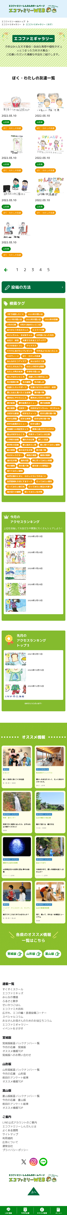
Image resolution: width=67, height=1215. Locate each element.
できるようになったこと (47, 350)
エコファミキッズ (12, 993)
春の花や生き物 (25, 450)
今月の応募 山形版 (14, 1073)
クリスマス (31, 345)
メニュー (58, 1213)
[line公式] (43, 1164)
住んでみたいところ (16, 376)
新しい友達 (43, 439)
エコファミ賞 (38, 330)
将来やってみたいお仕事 (39, 434)
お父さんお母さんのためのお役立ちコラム (27, 1020)
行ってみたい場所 (44, 481)
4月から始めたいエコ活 (30, 324)
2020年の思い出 (35, 314)
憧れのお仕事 (28, 439)
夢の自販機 (45, 403)
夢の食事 (11, 408)
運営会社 (7, 1146)
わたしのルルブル (15, 366)
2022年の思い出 (33, 319)
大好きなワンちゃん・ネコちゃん (45, 408)
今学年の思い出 (33, 371)
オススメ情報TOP (12, 1051)
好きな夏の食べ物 (48, 413)
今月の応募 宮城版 (14, 1047)
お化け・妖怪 (13, 340)
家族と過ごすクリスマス (43, 429)
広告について (10, 1142)
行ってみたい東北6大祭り (39, 486)
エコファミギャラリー (11, 24)
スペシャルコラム (12, 1017)
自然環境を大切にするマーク (19, 481)
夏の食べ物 (39, 392)
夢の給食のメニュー (27, 403)
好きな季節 (12, 418)
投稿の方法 (21, 287)
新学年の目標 (13, 444)
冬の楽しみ (39, 382)
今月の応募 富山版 (14, 1100)
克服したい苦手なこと (38, 376)
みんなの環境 (10, 997)
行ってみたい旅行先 (16, 486)
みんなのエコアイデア (17, 361)
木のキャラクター (15, 455)
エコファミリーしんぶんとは (19, 1126)
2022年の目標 (51, 319)
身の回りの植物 (14, 491)
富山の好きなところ (16, 434)
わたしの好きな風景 (35, 366)
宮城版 (11, 954)
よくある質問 (10, 1130)
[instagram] (33, 1164)
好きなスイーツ (29, 413)
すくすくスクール (12, 989)
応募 (25, 1213)
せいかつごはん (11, 1005)
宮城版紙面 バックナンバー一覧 (21, 1043)
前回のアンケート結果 (15, 1077)
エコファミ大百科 (12, 1009)
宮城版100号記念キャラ (17, 429)
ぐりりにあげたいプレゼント (19, 350)
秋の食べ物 (23, 465)
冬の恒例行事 (13, 382)
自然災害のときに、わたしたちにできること (26, 476)
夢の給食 (11, 403)
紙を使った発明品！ (41, 465)
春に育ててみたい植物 (50, 444)
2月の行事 (11, 324)
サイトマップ (10, 1134)
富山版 (49, 954)
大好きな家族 (13, 413)
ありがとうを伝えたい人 (17, 330)
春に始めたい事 (29, 444)
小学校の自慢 (13, 439)
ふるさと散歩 (10, 1001)
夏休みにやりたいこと (17, 397)
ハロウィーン (13, 356)
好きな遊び (35, 423)
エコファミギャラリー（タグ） (39, 24)
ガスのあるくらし (15, 345)
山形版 (30, 954)
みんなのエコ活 (37, 361)
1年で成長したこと (15, 314)
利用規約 (7, 1138)
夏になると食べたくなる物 (18, 392)
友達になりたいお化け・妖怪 (43, 387)
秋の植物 (11, 465)
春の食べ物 (41, 450)
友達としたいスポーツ (17, 387)
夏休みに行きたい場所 (40, 397)
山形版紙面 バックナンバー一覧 (21, 1070)
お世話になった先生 (45, 335)
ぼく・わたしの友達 (31, 356)
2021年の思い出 (14, 319)
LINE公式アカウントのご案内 (19, 1122)
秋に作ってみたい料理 (42, 460)
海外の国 (24, 460)
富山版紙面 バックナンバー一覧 (21, 1096)
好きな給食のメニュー (17, 423)
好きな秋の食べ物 (42, 418)
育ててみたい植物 (15, 471)
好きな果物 (25, 418)
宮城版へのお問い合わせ (16, 1055)
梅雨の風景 (45, 455)
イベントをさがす (12, 1028)
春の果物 (11, 450)
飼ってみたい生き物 (33, 491)
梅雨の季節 (31, 455)
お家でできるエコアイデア (34, 340)
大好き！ (23, 408)
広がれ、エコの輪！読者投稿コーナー (24, 1013)
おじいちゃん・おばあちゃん (19, 335)
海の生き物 (12, 460)
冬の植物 (26, 382)
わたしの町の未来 (15, 371)
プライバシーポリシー (15, 1150)
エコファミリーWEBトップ (13, 21)
